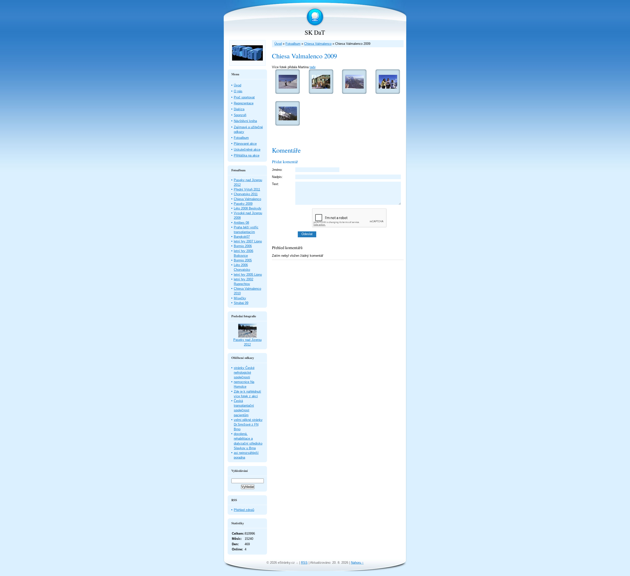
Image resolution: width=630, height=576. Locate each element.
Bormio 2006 (243, 246)
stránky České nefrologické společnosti (244, 372)
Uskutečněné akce (247, 149)
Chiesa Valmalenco (317, 44)
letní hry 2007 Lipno (248, 241)
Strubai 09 (241, 303)
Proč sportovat (244, 97)
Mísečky (240, 298)
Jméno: (277, 170)
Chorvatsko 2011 (246, 194)
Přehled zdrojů (244, 510)
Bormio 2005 (243, 260)
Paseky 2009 (243, 204)
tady (313, 67)
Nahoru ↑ (357, 562)
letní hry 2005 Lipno (248, 274)
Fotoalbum (292, 44)
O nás (238, 91)
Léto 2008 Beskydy (247, 208)
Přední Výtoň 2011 (247, 189)
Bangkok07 (242, 237)
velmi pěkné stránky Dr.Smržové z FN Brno (248, 424)
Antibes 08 (241, 222)
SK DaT (315, 32)
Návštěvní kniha (245, 121)
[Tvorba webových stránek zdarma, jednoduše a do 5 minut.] (297, 563)
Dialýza (239, 109)
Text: (275, 184)
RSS (304, 562)
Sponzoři (240, 115)
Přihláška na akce (246, 155)
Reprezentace (243, 103)
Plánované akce (245, 143)
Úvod (278, 44)
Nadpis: (277, 177)
